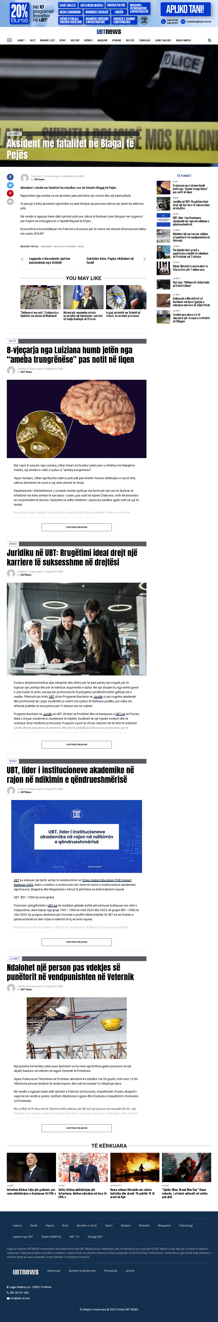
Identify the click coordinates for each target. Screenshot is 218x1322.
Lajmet (21, 40)
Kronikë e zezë (47, 40)
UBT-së (120, 714)
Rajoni (50, 1225)
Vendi (33, 1225)
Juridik (98, 696)
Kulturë (75, 40)
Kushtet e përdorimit (82, 1270)
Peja (81, 247)
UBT (51, 696)
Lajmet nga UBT (163, 40)
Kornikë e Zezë (87, 1225)
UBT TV (74, 1236)
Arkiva (130, 1270)
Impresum (53, 1270)
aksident (47, 247)
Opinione (116, 40)
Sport (62, 40)
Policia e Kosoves (65, 247)
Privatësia (110, 1270)
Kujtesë (130, 40)
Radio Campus (183, 40)
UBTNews (26, 574)
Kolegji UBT (95, 1236)
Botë (32, 40)
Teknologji (144, 40)
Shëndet (88, 40)
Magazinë (102, 40)
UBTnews (39, 179)
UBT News (26, 372)
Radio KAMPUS (51, 1236)
